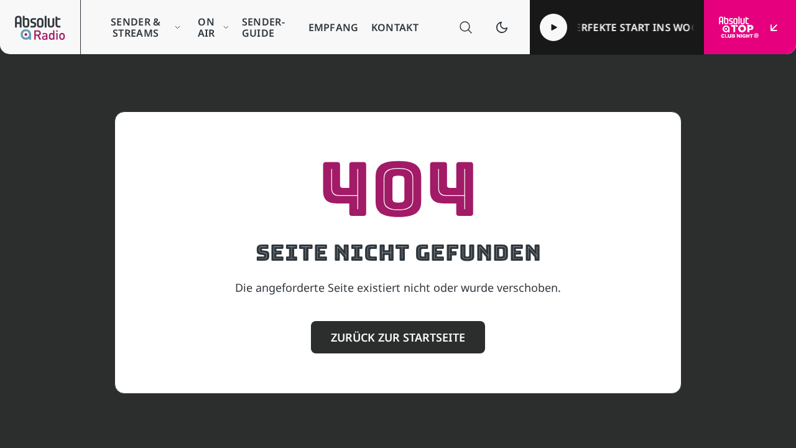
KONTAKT (395, 27)
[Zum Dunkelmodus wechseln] (502, 27)
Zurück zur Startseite (398, 337)
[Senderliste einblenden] (774, 27)
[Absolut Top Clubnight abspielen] (553, 27)
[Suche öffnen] (465, 27)
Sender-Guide (263, 27)
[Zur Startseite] (40, 27)
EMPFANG (333, 27)
